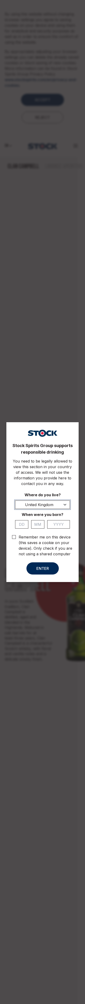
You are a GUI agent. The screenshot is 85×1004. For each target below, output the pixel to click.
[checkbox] (14, 537)
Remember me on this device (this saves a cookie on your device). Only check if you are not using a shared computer (45, 545)
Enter (42, 568)
